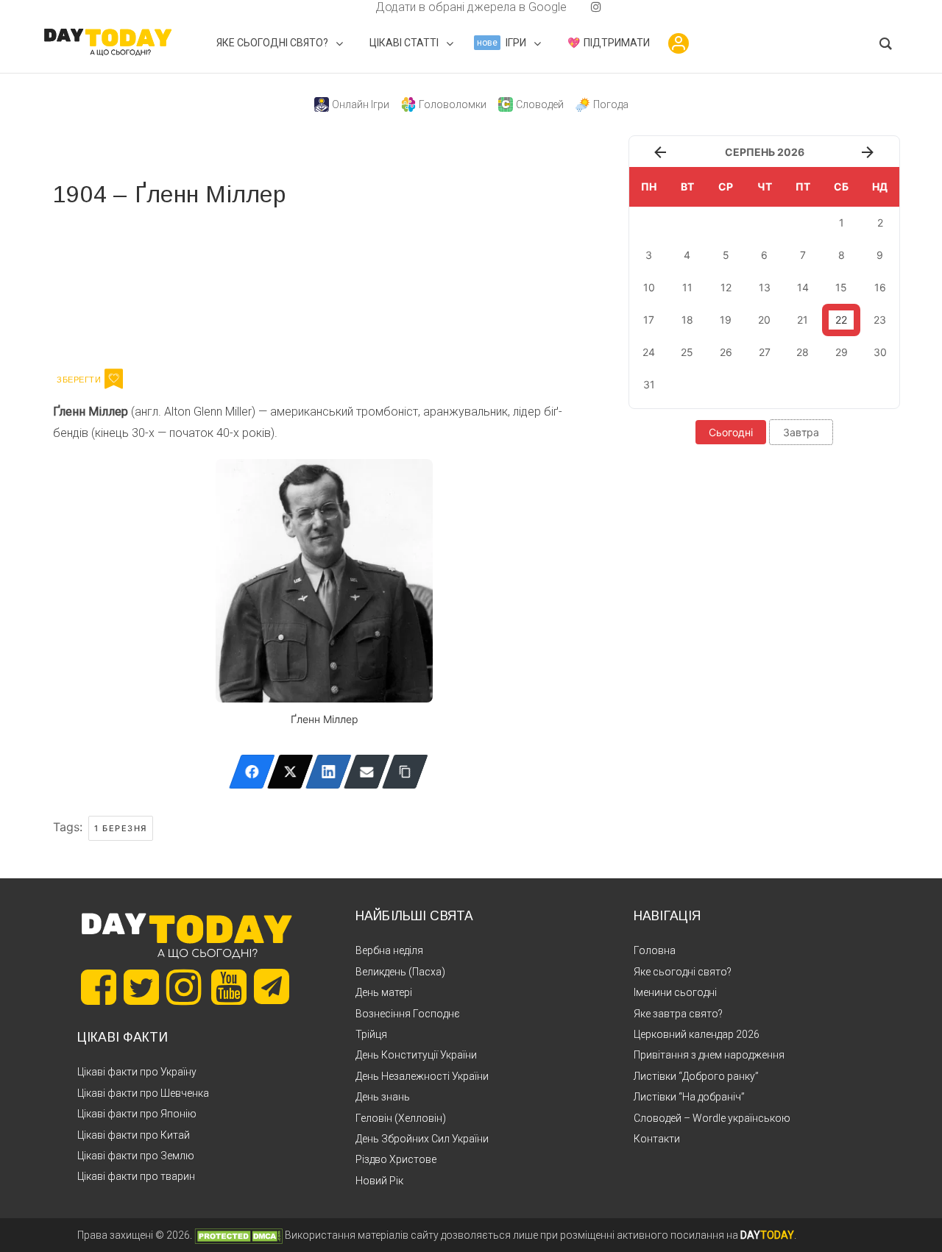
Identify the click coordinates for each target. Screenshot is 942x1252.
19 (726, 319)
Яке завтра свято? (678, 1014)
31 (649, 384)
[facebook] (358, 7)
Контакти (657, 1139)
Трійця (371, 1034)
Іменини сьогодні (675, 992)
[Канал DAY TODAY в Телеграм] (271, 988)
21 (802, 319)
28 (802, 352)
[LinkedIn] (328, 772)
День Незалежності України (422, 1076)
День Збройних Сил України (422, 1139)
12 (726, 287)
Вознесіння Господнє (407, 1014)
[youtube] (584, 7)
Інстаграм (209, 285)
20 (764, 319)
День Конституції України (416, 1055)
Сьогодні (731, 432)
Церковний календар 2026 (696, 1034)
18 (687, 319)
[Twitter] (290, 772)
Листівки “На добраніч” (689, 1097)
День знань (382, 1097)
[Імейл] (367, 772)
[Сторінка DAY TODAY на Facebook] (98, 987)
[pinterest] (572, 7)
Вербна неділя (389, 950)
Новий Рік (379, 1181)
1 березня (120, 828)
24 (648, 352)
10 (649, 287)
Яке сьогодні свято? (683, 972)
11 (687, 287)
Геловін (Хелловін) (400, 1118)
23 (880, 319)
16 (880, 287)
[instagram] (596, 7)
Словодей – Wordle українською (712, 1118)
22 (841, 319)
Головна (655, 950)
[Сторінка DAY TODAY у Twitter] (141, 987)
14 (803, 287)
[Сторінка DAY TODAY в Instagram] (184, 987)
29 (841, 352)
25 (687, 352)
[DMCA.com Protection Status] (238, 1235)
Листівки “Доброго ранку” (696, 1076)
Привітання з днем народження (709, 1055)
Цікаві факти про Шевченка (143, 1093)
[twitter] (346, 7)
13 (765, 287)
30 (880, 352)
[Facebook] (252, 772)
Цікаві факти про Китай (133, 1135)
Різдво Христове (395, 1159)
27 (765, 352)
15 (841, 287)
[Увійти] (678, 43)
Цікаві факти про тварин (136, 1176)
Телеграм (106, 285)
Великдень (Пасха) (400, 972)
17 (648, 319)
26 (726, 352)
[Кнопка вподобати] (114, 379)
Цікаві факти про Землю (135, 1156)
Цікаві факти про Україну (136, 1072)
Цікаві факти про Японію (136, 1114)
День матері (383, 992)
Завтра (801, 432)
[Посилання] (405, 772)
